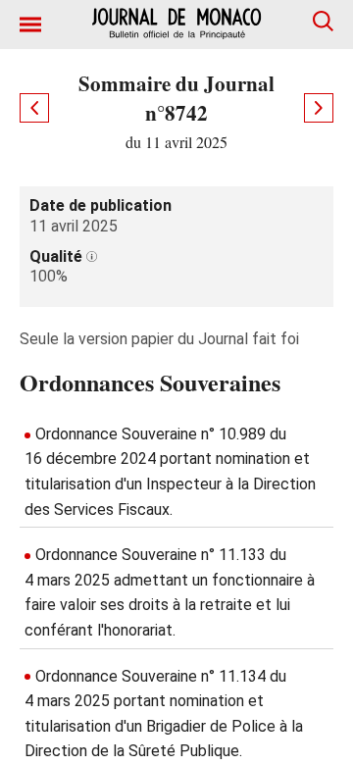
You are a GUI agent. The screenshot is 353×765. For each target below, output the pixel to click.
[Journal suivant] (318, 108)
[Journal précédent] (34, 108)
